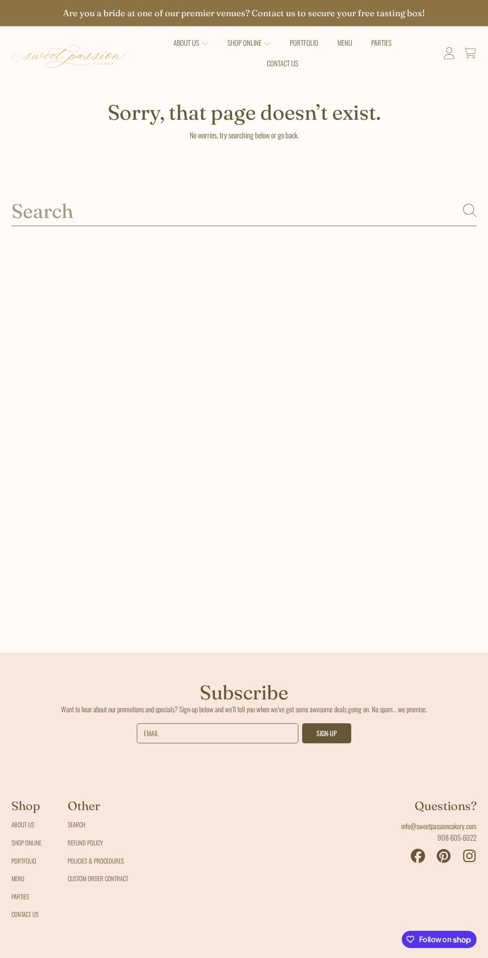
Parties (20, 896)
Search (76, 824)
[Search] (469, 210)
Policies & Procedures (96, 860)
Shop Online (26, 842)
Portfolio (23, 860)
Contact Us (25, 914)
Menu (17, 878)
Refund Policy (85, 842)
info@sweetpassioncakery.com (439, 826)
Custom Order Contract (98, 878)
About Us (22, 824)
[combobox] (244, 210)
